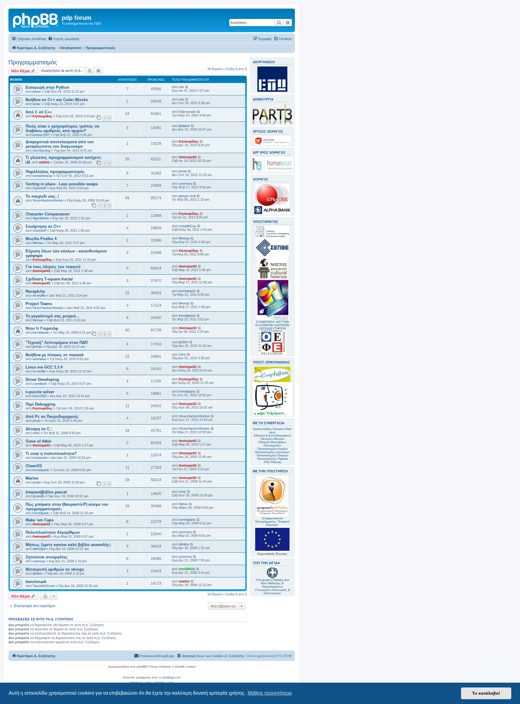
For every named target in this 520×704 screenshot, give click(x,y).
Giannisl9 (39, 188)
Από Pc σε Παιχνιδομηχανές (52, 416)
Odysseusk (187, 111)
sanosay (38, 561)
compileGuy (187, 226)
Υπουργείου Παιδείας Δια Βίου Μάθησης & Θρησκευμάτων (272, 583)
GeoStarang (41, 150)
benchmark (36, 581)
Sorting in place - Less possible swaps (62, 184)
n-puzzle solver (40, 392)
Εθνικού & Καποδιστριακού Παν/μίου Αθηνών (272, 437)
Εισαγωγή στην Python (47, 87)
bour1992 (39, 396)
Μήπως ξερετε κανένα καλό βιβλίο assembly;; (68, 544)
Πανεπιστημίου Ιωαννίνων (272, 452)
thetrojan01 (188, 157)
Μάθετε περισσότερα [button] (270, 693)
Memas (37, 243)
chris (182, 354)
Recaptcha (35, 291)
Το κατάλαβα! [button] (486, 693)
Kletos (183, 504)
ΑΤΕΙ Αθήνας (272, 462)
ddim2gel (38, 549)
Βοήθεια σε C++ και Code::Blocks (57, 99)
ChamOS (34, 466)
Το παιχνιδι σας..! (42, 196)
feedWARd (187, 569)
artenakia (39, 359)
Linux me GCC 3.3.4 (44, 367)
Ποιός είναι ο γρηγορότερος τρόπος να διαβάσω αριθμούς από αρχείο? (62, 128)
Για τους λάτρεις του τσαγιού (53, 266)
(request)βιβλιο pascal (46, 492)
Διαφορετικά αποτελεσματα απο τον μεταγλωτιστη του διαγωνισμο (60, 144)
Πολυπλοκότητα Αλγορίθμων (53, 532)
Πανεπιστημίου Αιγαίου (272, 448)
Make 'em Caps (40, 520)
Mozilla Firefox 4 (41, 238)
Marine (32, 478)
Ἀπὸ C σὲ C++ (39, 112)
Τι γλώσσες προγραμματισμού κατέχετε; (63, 157)
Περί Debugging (40, 404)
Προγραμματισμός (32, 62)
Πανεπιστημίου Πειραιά (272, 458)
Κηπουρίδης (42, 116)
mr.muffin (39, 295)
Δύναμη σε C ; (39, 429)
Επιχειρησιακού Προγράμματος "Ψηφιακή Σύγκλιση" (272, 521)
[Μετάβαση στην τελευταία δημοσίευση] (187, 87)
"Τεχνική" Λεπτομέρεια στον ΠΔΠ (57, 342)
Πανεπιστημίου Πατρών (272, 455)
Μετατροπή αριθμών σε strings (55, 569)
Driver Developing (42, 379)
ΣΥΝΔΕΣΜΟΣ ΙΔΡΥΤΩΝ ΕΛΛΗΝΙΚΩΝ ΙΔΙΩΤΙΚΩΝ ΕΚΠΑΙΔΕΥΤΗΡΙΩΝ (272, 325)
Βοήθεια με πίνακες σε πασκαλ (55, 355)
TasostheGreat (43, 586)
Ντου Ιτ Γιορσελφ (42, 328)
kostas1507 (41, 135)
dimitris (184, 544)
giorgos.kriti (187, 196)
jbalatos (184, 126)
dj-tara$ (38, 496)
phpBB (141, 666)
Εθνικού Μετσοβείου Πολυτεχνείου (272, 443)
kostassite (40, 457)
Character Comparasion (48, 214)
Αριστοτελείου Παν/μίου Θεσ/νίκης (272, 430)
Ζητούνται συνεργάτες (46, 557)
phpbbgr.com (171, 677)
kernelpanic (187, 291)
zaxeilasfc (39, 383)
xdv (181, 87)
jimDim (37, 346)
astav (36, 104)
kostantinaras (42, 176)
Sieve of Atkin (38, 441)
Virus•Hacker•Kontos (47, 200)
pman (36, 91)
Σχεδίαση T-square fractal (49, 279)
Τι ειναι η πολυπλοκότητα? (51, 453)
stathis (44, 162)
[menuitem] (63, 38)
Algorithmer (40, 218)
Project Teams (39, 303)
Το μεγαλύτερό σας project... (52, 316)
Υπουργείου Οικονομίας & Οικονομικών (272, 591)
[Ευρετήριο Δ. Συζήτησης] (36, 19)
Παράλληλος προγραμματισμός (55, 171)
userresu (185, 183)
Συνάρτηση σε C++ (43, 226)
